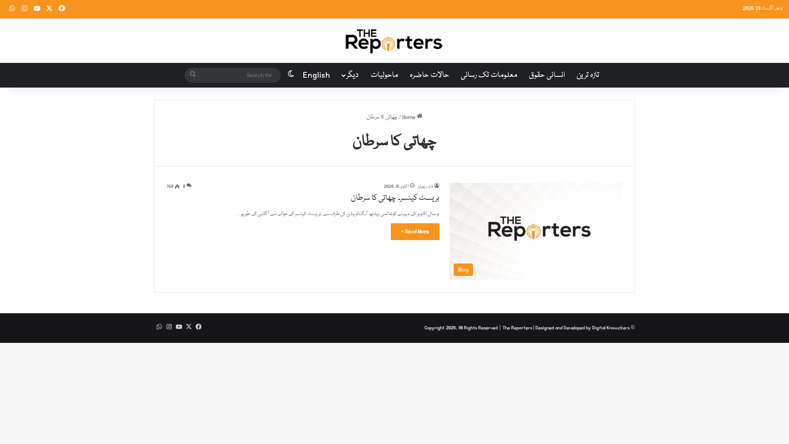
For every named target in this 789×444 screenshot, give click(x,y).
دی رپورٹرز (425, 186)
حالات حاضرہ (429, 75)
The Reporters (518, 327)
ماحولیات (384, 75)
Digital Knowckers (611, 327)
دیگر (352, 75)
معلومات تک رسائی (489, 75)
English (316, 75)
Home (409, 117)
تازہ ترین (588, 75)
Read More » (415, 232)
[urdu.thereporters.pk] (394, 41)
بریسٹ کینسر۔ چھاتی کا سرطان (395, 198)
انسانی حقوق (547, 75)
